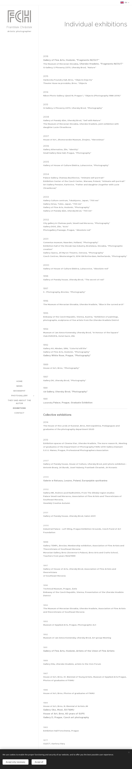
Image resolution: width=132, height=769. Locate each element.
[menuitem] (19, 381)
